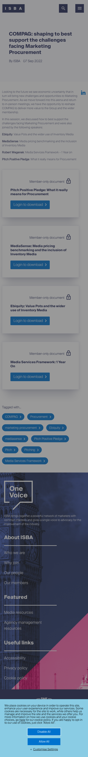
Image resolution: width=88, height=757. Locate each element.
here (22, 720)
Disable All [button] (44, 731)
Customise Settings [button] (45, 749)
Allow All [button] (44, 741)
